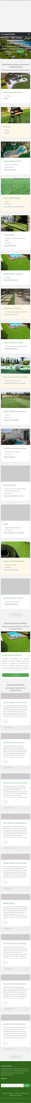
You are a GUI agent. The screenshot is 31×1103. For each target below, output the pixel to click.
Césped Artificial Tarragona (12, 274)
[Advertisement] (15, 16)
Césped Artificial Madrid (11, 198)
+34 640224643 (9, 167)
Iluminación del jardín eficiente (14, 742)
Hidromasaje (7, 496)
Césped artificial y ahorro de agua (15, 863)
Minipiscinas (15, 496)
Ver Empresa (15, 675)
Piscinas (21, 496)
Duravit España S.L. (10, 485)
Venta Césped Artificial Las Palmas (15, 377)
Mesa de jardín (20, 532)
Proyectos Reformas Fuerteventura (15, 448)
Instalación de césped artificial (11, 420)
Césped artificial (9, 235)
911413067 (7, 243)
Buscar (20, 51)
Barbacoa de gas (9, 903)
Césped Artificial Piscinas (12, 308)
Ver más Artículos (15, 1056)
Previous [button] (3, 641)
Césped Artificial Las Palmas (11, 314)
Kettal (5, 524)
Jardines (6, 98)
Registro (11, 1093)
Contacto (4, 1093)
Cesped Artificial (9, 34)
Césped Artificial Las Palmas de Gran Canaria (15, 383)
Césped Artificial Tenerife (12, 161)
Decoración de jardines (9, 457)
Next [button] (28, 641)
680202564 (7, 417)
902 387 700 (8, 493)
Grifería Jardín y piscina (9, 532)
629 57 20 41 (8, 454)
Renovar (16, 1093)
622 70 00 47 (8, 204)
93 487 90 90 (8, 530)
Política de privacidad (15, 1095)
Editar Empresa (24, 1093)
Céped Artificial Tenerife (12, 655)
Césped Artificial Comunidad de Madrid (13, 206)
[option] (15, 655)
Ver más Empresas (15, 614)
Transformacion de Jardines (13, 92)
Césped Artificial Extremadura (13, 561)
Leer (5, 721)
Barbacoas (6, 127)
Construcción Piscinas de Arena (14, 1024)
